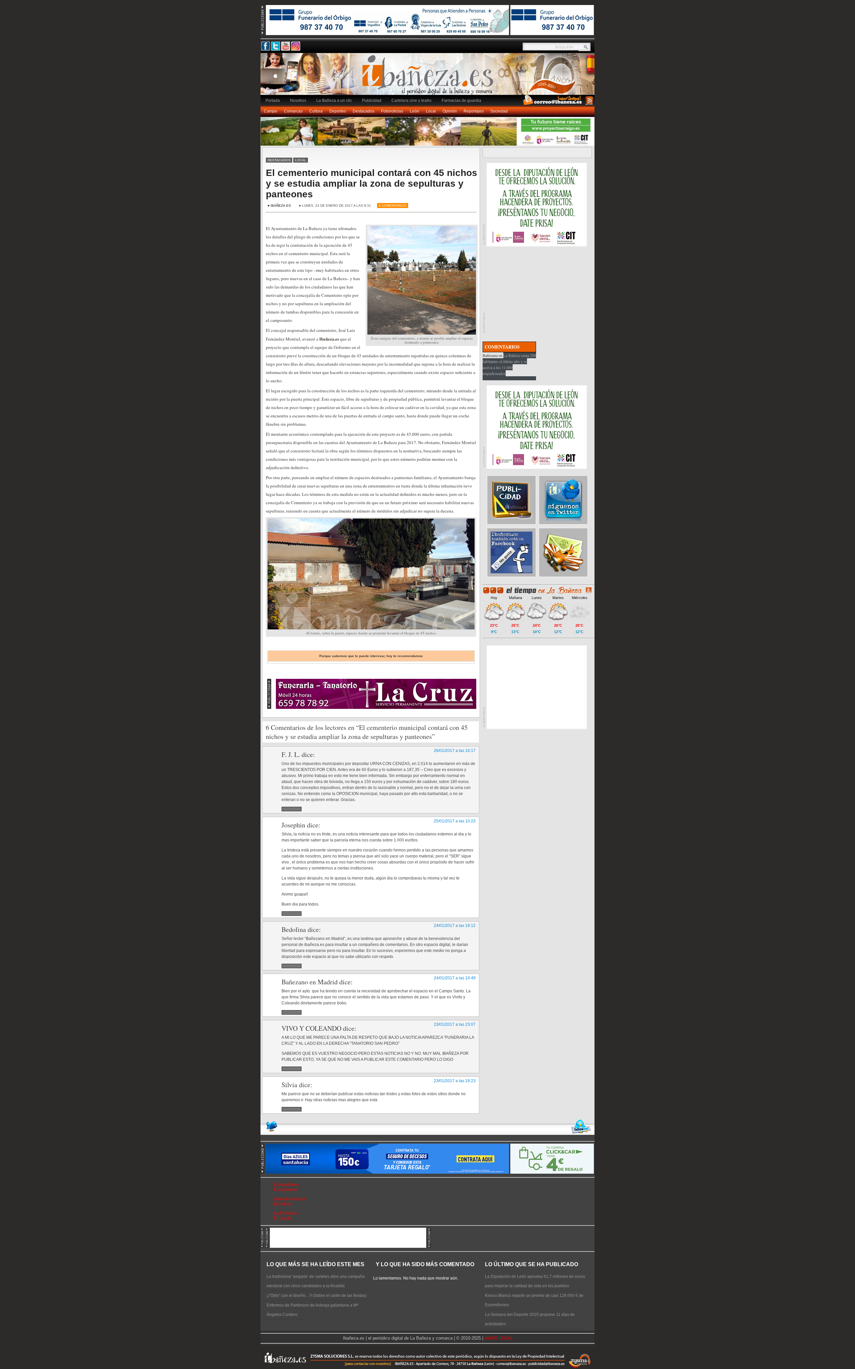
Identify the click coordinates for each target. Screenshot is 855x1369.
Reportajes (474, 111)
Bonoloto (282, 1203)
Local (431, 111)
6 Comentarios (392, 205)
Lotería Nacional (289, 1198)
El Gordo (282, 1218)
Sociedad (499, 111)
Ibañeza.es (429, 77)
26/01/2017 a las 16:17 (455, 750)
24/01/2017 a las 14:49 (455, 978)
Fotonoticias (392, 111)
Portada (273, 100)
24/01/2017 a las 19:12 (455, 925)
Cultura (316, 111)
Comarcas (293, 111)
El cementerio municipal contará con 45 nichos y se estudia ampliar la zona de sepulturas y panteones (371, 183)
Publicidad (371, 100)
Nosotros (298, 100)
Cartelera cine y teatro (411, 100)
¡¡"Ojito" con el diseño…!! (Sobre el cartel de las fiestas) (316, 1295)
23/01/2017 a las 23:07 (455, 1024)
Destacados (363, 111)
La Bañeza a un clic (334, 100)
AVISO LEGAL (498, 1338)
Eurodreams (285, 1189)
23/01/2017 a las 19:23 (455, 1081)
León (414, 111)
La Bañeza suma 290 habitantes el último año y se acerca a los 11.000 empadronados (509, 364)
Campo (270, 111)
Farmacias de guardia (461, 100)
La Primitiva (285, 1213)
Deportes (337, 111)
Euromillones (286, 1184)
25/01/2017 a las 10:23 (455, 821)
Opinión (450, 111)
